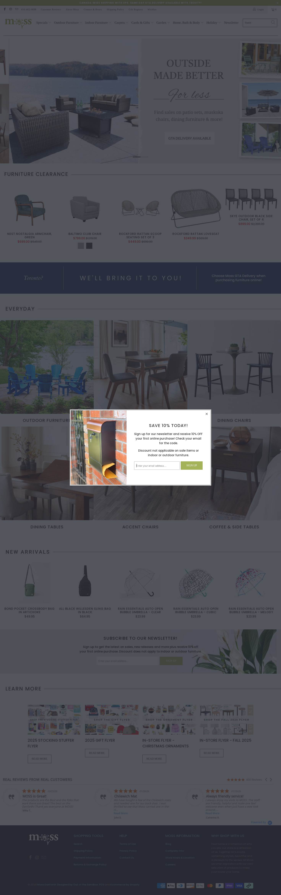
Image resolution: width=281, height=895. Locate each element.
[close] (206, 413)
